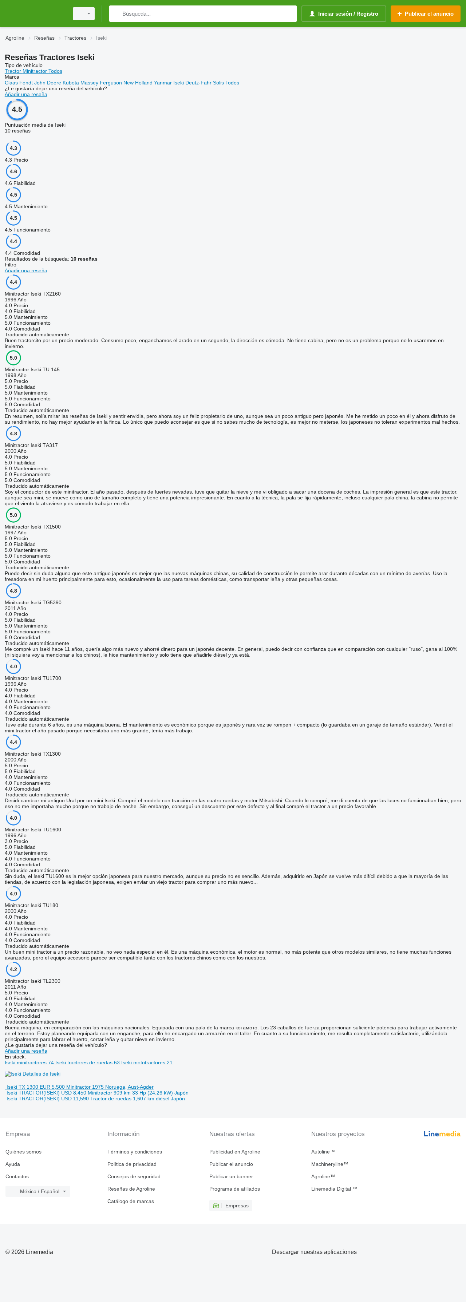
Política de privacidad (132, 1164)
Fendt (26, 83)
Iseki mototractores (147, 1062)
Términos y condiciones (134, 1152)
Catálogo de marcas (130, 1201)
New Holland (138, 83)
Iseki (179, 83)
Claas (12, 83)
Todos (55, 71)
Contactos (17, 1176)
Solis (219, 83)
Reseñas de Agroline (131, 1189)
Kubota (71, 83)
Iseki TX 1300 (22, 1087)
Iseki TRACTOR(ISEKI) (33, 1093)
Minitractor (35, 71)
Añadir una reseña (26, 94)
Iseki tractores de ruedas (87, 1062)
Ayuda (12, 1164)
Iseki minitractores (29, 1062)
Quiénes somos (23, 1152)
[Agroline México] (34, 13)
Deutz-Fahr (199, 83)
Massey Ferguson (101, 83)
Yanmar (163, 83)
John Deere (48, 83)
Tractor (14, 71)
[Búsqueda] (116, 13)
